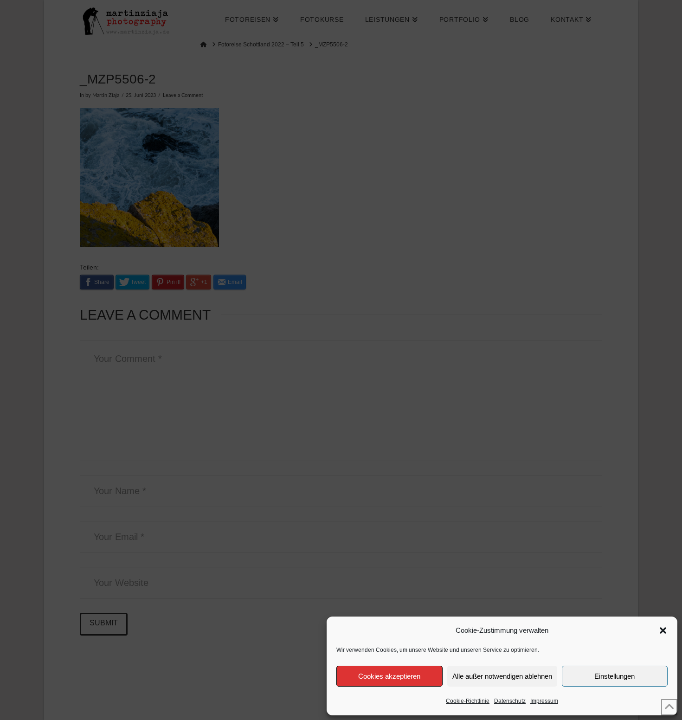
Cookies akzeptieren (389, 676)
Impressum (544, 701)
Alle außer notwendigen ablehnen (502, 676)
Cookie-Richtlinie (467, 701)
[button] (663, 630)
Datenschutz (510, 701)
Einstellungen (614, 676)
